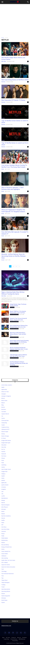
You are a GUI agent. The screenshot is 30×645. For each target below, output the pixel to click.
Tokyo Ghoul (4, 580)
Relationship (4, 540)
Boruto (3, 407)
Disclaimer (24, 637)
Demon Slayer (4, 431)
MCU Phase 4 (4, 507)
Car (2, 416)
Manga (3, 500)
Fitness (3, 458)
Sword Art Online (5, 564)
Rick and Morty (5, 544)
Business (3, 409)
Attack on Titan (5, 391)
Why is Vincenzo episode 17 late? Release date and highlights (12, 188)
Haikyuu (3, 473)
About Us (19, 637)
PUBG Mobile (4, 538)
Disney (3, 433)
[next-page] (19, 266)
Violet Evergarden (5, 595)
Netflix (3, 55)
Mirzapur (3, 509)
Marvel (3, 502)
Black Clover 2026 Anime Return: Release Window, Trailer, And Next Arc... (18, 334)
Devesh (2, 259)
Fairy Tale (3, 447)
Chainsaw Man (5, 420)
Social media (4, 553)
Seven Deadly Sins (5, 551)
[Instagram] (9, 632)
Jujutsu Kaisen (4, 485)
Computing (4, 422)
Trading (3, 584)
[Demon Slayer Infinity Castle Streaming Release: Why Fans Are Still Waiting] (5, 342)
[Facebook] (5, 632)
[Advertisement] (15, 20)
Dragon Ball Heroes (6, 440)
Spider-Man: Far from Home (8, 560)
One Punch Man (5, 529)
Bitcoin (3, 398)
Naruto (3, 518)
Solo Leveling (4, 558)
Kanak (2, 191)
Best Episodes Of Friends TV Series (13, 100)
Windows (3, 598)
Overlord (3, 531)
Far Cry (3, 449)
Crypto (3, 425)
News (2, 522)
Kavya (2, 169)
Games (3, 467)
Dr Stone (3, 438)
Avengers (3, 394)
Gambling (3, 465)
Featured (3, 453)
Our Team (8, 637)
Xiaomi (3, 602)
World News (4, 600)
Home (2, 37)
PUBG (2, 536)
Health (3, 476)
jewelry (3, 480)
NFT (2, 524)
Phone (3, 533)
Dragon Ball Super (5, 442)
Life (2, 493)
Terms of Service (13, 639)
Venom (3, 593)
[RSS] (20, 632)
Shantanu (3, 81)
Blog (2, 405)
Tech (2, 569)
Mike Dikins (3, 61)
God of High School (6, 469)
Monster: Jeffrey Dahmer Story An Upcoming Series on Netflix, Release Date (13, 256)
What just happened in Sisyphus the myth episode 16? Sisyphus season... (13, 210)
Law (2, 491)
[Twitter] (24, 632)
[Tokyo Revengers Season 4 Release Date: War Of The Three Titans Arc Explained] (5, 356)
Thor (2, 576)
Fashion (3, 451)
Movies (3, 513)
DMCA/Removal (22, 639)
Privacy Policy (15, 640)
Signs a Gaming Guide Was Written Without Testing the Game (12, 293)
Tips (2, 578)
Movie (2, 511)
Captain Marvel (5, 414)
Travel (2, 587)
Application (4, 389)
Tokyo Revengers (5, 582)
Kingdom (3, 489)
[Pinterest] (13, 632)
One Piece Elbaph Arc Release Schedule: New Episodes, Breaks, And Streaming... (19, 363)
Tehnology (12, 307)
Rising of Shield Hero (6, 547)
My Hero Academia (6, 516)
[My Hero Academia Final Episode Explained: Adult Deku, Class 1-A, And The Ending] (5, 349)
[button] (2, 2)
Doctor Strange (5, 436)
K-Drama (3, 487)
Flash (2, 460)
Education (3, 445)
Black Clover (4, 400)
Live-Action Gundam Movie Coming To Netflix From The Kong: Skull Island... (14, 166)
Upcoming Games (5, 589)
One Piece (3, 527)
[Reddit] (17, 632)
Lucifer (3, 496)
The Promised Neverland (7, 573)
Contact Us (13, 637)
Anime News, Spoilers (6, 289)
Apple (2, 387)
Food (2, 462)
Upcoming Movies (5, 591)
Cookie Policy (6, 639)
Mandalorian (4, 498)
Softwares (3, 556)
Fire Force (3, 456)
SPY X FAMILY (4, 562)
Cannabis (3, 411)
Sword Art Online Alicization (8, 567)
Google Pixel (4, 471)
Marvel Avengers (5, 504)
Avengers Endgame (6, 396)
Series (2, 549)
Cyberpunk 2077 (5, 429)
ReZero (3, 542)
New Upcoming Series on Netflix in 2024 (14, 80)
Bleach (3, 402)
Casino (3, 418)
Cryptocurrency (5, 427)
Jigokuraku (4, 482)
